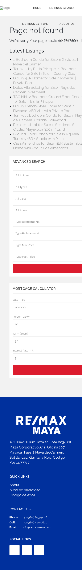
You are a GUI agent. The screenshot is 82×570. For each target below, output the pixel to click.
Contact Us (69, 39)
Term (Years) (20, 333)
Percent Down (21, 316)
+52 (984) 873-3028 (35, 517)
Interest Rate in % (23, 350)
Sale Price (19, 299)
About (14, 485)
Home (37, 8)
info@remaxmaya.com (37, 527)
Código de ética (22, 495)
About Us (67, 23)
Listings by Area (62, 8)
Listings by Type (35, 23)
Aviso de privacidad (24, 490)
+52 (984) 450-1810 (35, 522)
